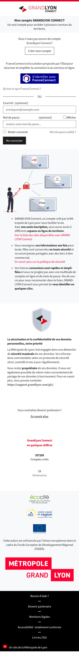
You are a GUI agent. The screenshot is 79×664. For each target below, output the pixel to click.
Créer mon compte (39, 51)
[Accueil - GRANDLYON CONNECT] (39, 9)
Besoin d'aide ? (39, 596)
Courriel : (8, 103)
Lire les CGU (39, 637)
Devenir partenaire (39, 606)
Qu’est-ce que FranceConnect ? (22, 88)
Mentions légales (39, 616)
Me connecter (14, 140)
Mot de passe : (11, 117)
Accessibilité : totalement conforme (39, 627)
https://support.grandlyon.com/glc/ (30, 384)
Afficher (71, 117)
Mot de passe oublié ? (63, 132)
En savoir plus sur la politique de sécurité (40, 261)
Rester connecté (18, 132)
